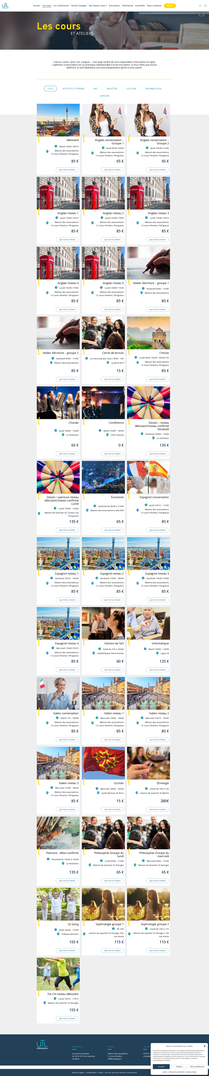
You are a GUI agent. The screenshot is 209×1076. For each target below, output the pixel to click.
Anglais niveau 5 (113, 283)
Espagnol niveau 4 (67, 643)
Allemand (73, 140)
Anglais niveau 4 (68, 283)
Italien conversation (66, 713)
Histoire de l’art (114, 643)
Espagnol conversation (154, 497)
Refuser (179, 1067)
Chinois (164, 353)
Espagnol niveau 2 (112, 573)
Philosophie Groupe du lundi (109, 854)
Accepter (161, 1067)
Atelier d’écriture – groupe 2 (61, 353)
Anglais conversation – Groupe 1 (109, 141)
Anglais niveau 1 (68, 213)
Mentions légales (191, 1072)
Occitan (119, 783)
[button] (205, 1046)
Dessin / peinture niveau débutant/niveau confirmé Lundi (62, 500)
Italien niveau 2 (159, 713)
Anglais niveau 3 (158, 213)
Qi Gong (73, 924)
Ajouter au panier (67, 170)
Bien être (112, 88)
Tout (50, 88)
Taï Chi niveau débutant (63, 994)
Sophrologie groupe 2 (155, 924)
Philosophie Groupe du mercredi (154, 854)
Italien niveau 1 (114, 713)
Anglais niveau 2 (113, 213)
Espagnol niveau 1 (67, 573)
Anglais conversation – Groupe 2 (154, 141)
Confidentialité (91, 1073)
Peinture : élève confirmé (62, 853)
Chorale (74, 423)
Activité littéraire (73, 88)
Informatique (153, 88)
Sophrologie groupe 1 (110, 924)
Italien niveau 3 (69, 783)
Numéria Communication (128, 1073)
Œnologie (163, 783)
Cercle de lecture (113, 353)
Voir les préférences (197, 1067)
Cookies (164, 1072)
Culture (131, 88)
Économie (117, 497)
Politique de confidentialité (176, 1072)
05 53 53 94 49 (149, 1053)
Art (96, 88)
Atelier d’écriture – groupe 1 (151, 283)
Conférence (116, 423)
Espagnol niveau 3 (157, 573)
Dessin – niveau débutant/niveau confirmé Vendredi (152, 426)
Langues (105, 95)
